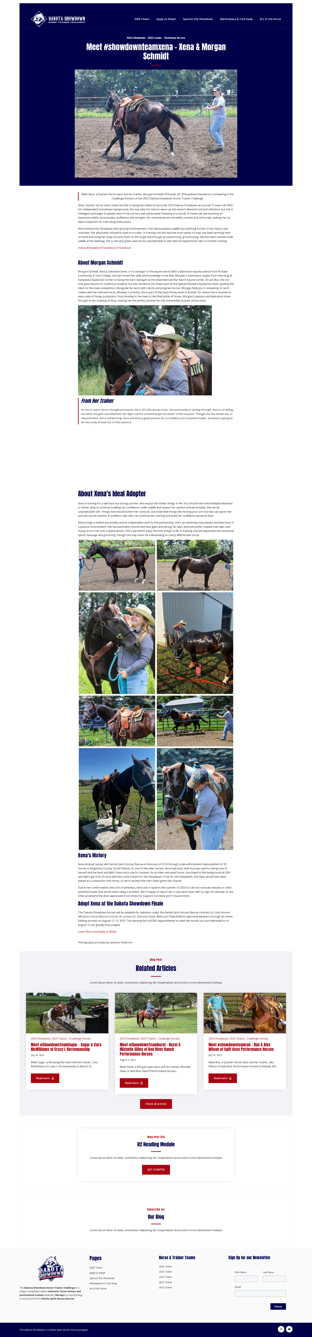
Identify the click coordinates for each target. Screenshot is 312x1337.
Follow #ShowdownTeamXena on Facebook (104, 248)
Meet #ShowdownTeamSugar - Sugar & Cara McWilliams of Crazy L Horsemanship (66, 1047)
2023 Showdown (136, 38)
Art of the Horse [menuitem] (98, 1288)
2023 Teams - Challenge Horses (166, 38)
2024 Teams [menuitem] (165, 1276)
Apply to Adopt (166, 19)
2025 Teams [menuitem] (165, 1271)
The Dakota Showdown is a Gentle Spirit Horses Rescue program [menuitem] (54, 1329)
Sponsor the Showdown (198, 19)
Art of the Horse (270, 19)
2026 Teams (141, 19)
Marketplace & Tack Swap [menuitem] (103, 1283)
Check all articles (156, 1104)
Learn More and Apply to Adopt (97, 931)
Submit (278, 1306)
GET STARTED (156, 1169)
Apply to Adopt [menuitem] (97, 1272)
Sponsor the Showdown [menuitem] (102, 1278)
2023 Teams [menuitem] (165, 1282)
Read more (43, 1078)
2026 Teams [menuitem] (96, 1267)
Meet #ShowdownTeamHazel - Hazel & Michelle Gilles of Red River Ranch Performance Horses (150, 1049)
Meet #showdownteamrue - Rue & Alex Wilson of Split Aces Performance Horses (241, 1047)
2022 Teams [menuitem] (165, 1287)
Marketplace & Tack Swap (236, 19)
